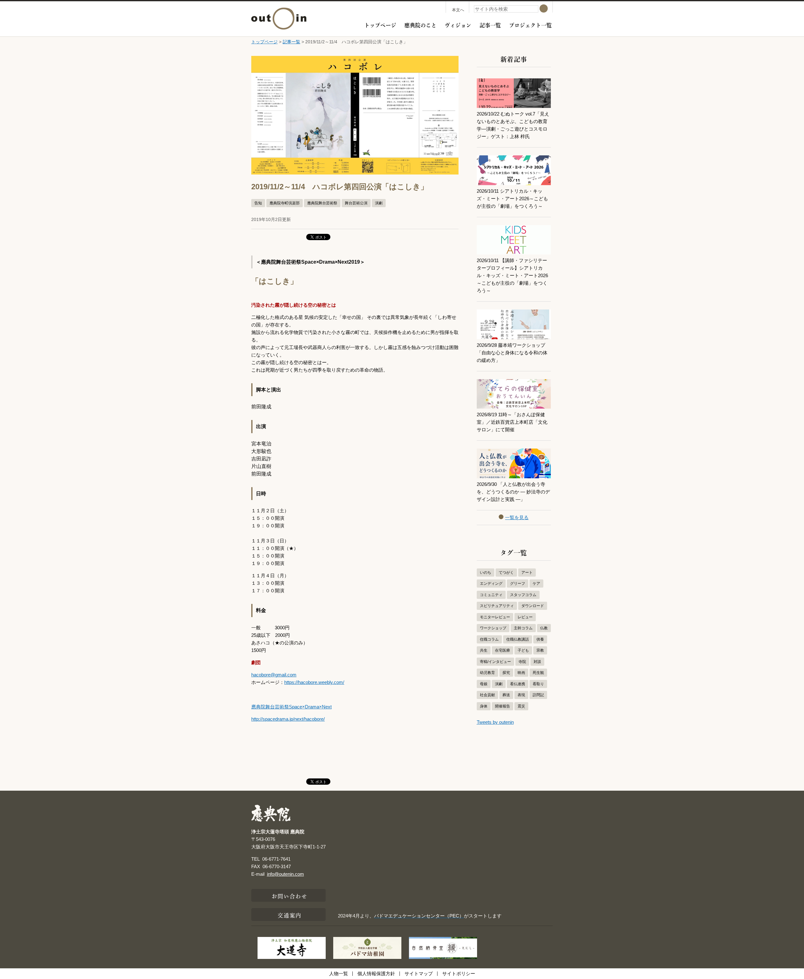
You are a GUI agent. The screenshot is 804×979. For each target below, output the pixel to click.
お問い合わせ (290, 895)
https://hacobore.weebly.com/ (314, 682)
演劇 (379, 203)
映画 (521, 672)
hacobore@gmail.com (273, 674)
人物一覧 (338, 973)
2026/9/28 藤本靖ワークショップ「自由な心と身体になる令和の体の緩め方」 (512, 352)
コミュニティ (491, 595)
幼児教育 (487, 672)
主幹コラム (523, 628)
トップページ (380, 24)
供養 (540, 639)
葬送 (506, 695)
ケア (536, 583)
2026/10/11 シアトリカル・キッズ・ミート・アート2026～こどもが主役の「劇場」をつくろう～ (512, 198)
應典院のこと (421, 24)
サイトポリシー (458, 973)
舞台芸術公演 (356, 203)
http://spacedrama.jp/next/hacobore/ (288, 719)
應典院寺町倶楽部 (284, 203)
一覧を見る (517, 517)
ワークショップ (493, 628)
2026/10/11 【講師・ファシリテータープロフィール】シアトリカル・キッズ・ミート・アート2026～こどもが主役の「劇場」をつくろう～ (512, 275)
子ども (523, 650)
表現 (521, 695)
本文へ (458, 10)
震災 (521, 706)
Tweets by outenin (495, 722)
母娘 (483, 684)
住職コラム (489, 639)
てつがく (506, 572)
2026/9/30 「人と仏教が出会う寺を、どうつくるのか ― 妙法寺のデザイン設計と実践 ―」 (513, 491)
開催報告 (502, 706)
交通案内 (290, 915)
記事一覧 (490, 24)
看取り (538, 684)
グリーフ (517, 583)
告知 (258, 203)
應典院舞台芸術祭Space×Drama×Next (291, 706)
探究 (506, 672)
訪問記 (538, 695)
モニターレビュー (495, 617)
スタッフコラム (523, 595)
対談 (537, 661)
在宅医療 (502, 650)
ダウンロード (532, 606)
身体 (483, 706)
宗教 (540, 650)
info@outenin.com (285, 874)
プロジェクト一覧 (530, 24)
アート (527, 572)
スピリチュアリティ (497, 606)
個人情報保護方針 (376, 973)
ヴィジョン (458, 24)
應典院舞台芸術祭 (322, 203)
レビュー (525, 617)
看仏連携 (517, 684)
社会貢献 (487, 695)
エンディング (491, 583)
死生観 (538, 672)
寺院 (522, 661)
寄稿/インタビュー (495, 661)
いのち (485, 572)
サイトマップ (419, 973)
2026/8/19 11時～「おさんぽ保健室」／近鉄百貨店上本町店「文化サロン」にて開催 (512, 422)
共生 (483, 650)
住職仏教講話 (517, 639)
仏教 (544, 628)
